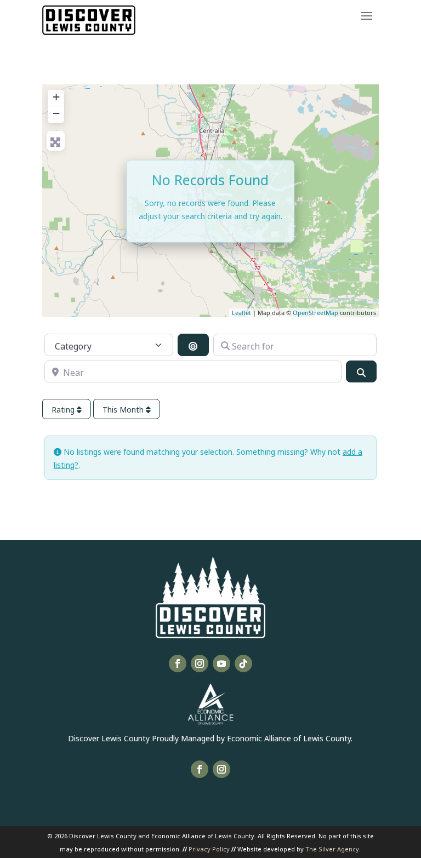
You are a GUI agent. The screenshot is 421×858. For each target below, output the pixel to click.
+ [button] (56, 97)
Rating (64, 409)
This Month (124, 409)
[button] (367, 15)
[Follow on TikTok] (243, 663)
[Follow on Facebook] (177, 663)
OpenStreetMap (315, 312)
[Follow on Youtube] (221, 663)
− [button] (56, 113)
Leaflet (241, 312)
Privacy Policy (209, 848)
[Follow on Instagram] (199, 663)
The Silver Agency (332, 848)
